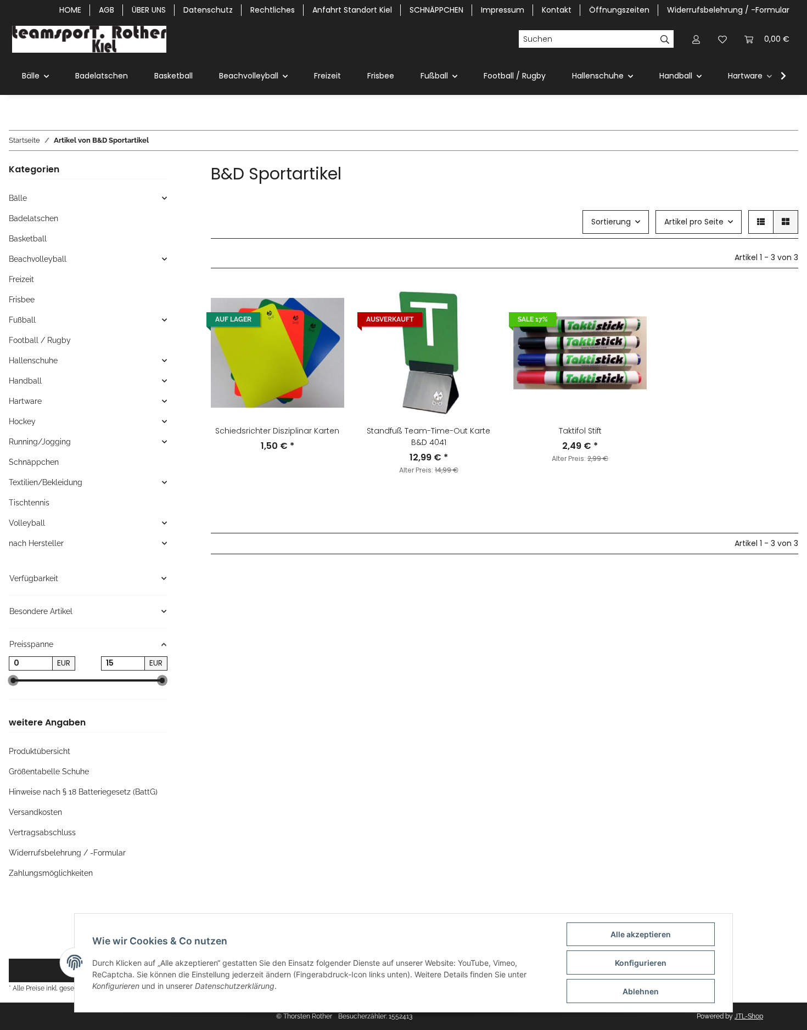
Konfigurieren (640, 962)
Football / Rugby (40, 340)
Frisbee (22, 299)
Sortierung (611, 221)
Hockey (22, 421)
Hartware (25, 401)
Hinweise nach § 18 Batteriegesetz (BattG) (83, 791)
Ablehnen (641, 991)
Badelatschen (33, 218)
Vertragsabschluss (42, 832)
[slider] (13, 680)
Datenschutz (208, 9)
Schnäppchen (34, 462)
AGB (106, 9)
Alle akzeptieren (640, 934)
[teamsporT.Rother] (89, 39)
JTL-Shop (749, 1016)
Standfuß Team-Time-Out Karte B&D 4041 (428, 436)
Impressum (502, 9)
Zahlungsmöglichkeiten (51, 873)
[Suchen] (665, 39)
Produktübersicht (39, 751)
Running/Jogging (40, 441)
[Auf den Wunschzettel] (477, 333)
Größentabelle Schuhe (49, 771)
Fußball (22, 320)
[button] (696, 39)
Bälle (18, 198)
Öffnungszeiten (619, 9)
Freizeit (21, 279)
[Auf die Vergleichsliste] (477, 304)
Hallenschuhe (33, 360)
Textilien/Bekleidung (45, 482)
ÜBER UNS (149, 9)
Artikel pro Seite (694, 221)
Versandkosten (35, 812)
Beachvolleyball (37, 259)
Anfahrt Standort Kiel (352, 9)
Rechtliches (272, 9)
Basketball (28, 238)
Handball (25, 380)
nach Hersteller (36, 543)
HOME (70, 9)
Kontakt (556, 9)
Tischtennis (29, 502)
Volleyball (27, 523)
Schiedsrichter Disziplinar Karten (277, 430)
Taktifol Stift (580, 430)
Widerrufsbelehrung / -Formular (728, 9)
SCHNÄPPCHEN (436, 9)
